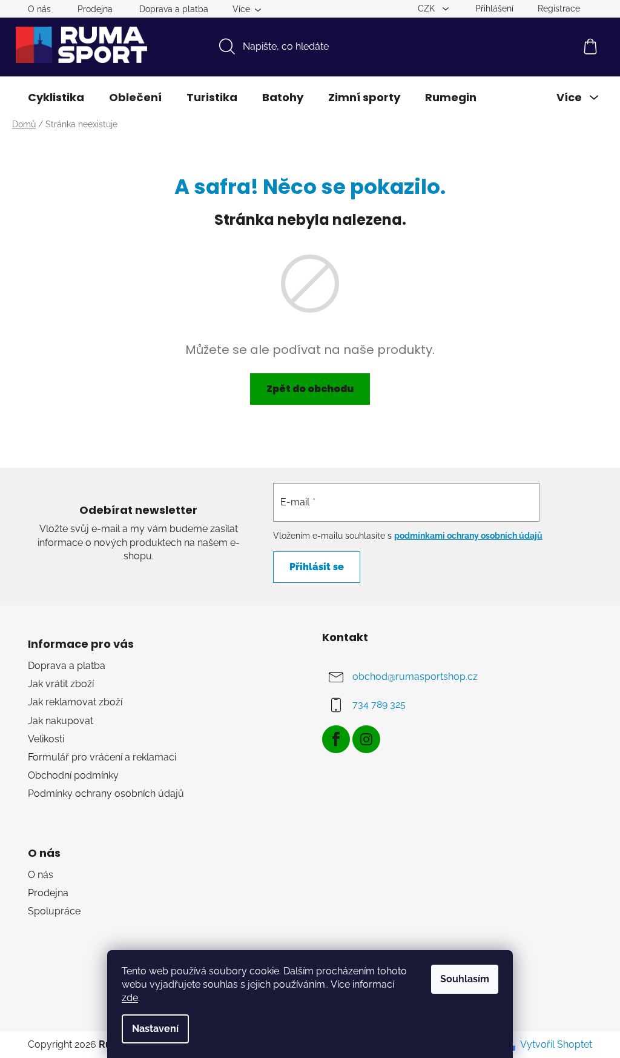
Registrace (559, 8)
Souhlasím (464, 979)
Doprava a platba (173, 9)
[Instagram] (366, 739)
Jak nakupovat (60, 721)
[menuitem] (56, 97)
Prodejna (95, 9)
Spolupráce (54, 911)
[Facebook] (336, 739)
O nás (39, 9)
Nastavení (155, 1028)
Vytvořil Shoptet (556, 1044)
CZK (427, 8)
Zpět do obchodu (310, 389)
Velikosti (46, 739)
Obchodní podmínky (73, 775)
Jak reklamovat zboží (75, 702)
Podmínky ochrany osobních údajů (106, 793)
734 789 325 (379, 704)
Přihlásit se (316, 567)
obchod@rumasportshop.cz (415, 676)
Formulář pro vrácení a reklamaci (102, 757)
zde (130, 997)
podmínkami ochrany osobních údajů (468, 536)
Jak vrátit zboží (61, 684)
